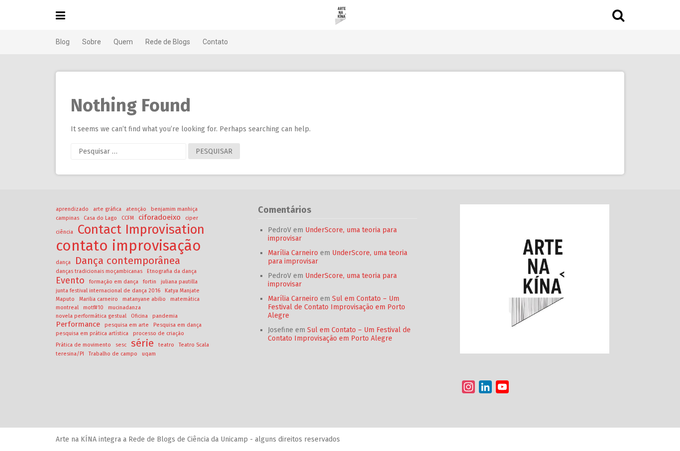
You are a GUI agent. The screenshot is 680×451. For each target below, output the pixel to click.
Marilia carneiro (98, 299)
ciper (191, 218)
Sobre (91, 42)
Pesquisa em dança (177, 325)
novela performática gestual (91, 316)
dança (63, 262)
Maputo (65, 299)
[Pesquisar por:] (129, 151)
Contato (215, 42)
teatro (166, 345)
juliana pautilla (179, 281)
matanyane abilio (144, 299)
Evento (70, 280)
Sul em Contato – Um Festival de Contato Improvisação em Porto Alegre (336, 307)
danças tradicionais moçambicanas (99, 271)
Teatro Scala (194, 345)
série (142, 343)
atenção (136, 209)
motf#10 (93, 307)
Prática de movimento (83, 345)
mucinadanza (124, 307)
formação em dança (113, 281)
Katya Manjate (182, 290)
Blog (63, 42)
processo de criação (158, 333)
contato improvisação (128, 246)
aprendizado (72, 209)
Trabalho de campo (113, 354)
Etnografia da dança (172, 271)
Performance (78, 324)
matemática (185, 299)
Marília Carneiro (293, 253)
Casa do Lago (100, 218)
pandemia (165, 316)
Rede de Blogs (167, 42)
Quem (123, 42)
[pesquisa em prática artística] (340, 15)
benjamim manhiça (174, 209)
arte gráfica (107, 209)
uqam (149, 354)
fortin (149, 281)
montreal (67, 307)
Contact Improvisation (141, 229)
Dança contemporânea (127, 261)
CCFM (127, 218)
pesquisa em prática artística (92, 333)
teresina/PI (70, 354)
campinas (67, 218)
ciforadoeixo (159, 217)
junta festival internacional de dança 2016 (108, 290)
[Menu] (60, 15)
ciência (64, 232)
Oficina (139, 316)
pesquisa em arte (127, 325)
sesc (120, 345)
